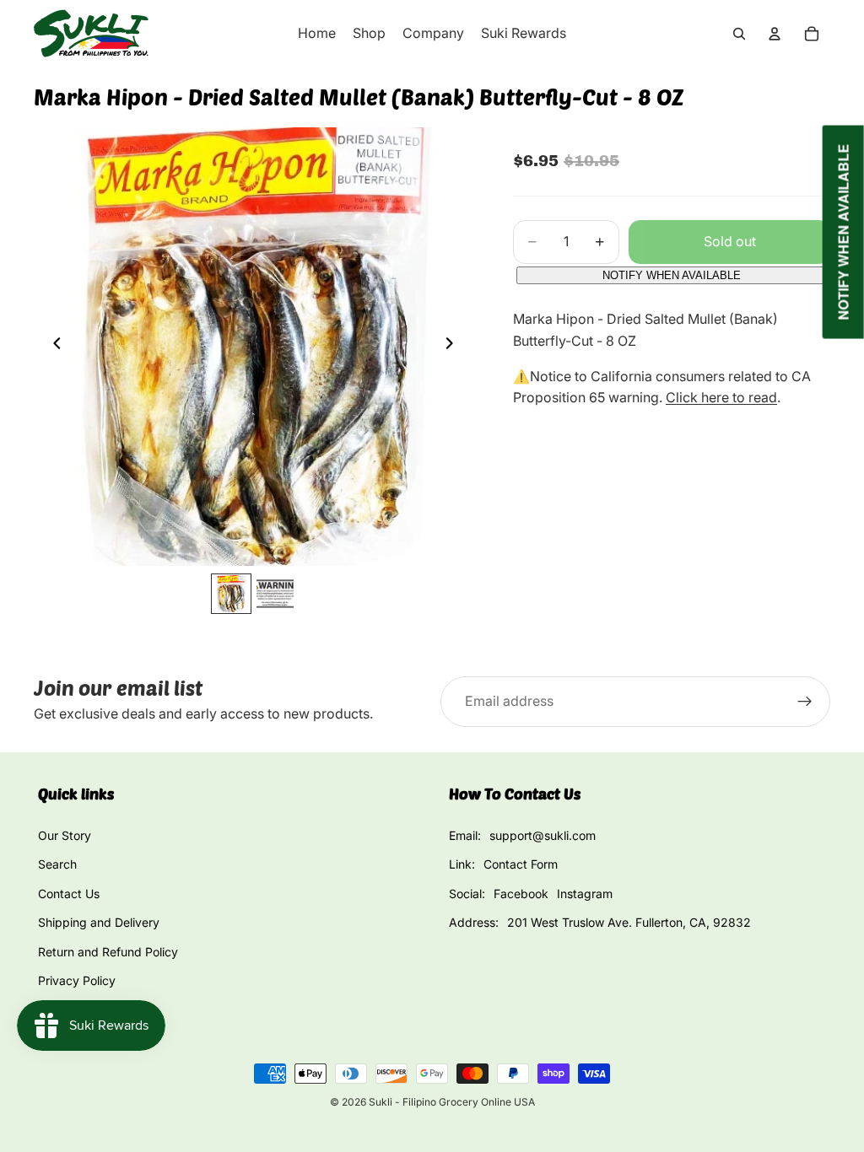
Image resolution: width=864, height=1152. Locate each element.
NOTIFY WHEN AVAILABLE (671, 275)
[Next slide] (453, 346)
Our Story (64, 835)
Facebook (521, 893)
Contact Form (520, 864)
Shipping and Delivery (98, 922)
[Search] (739, 33)
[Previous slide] (52, 346)
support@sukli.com (542, 835)
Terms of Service (84, 1009)
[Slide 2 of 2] (275, 593)
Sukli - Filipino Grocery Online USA (452, 1101)
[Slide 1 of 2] (231, 593)
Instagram (585, 893)
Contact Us (69, 893)
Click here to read (721, 397)
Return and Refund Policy (108, 952)
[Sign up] (805, 701)
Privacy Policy (77, 980)
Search (57, 864)
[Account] (774, 33)
